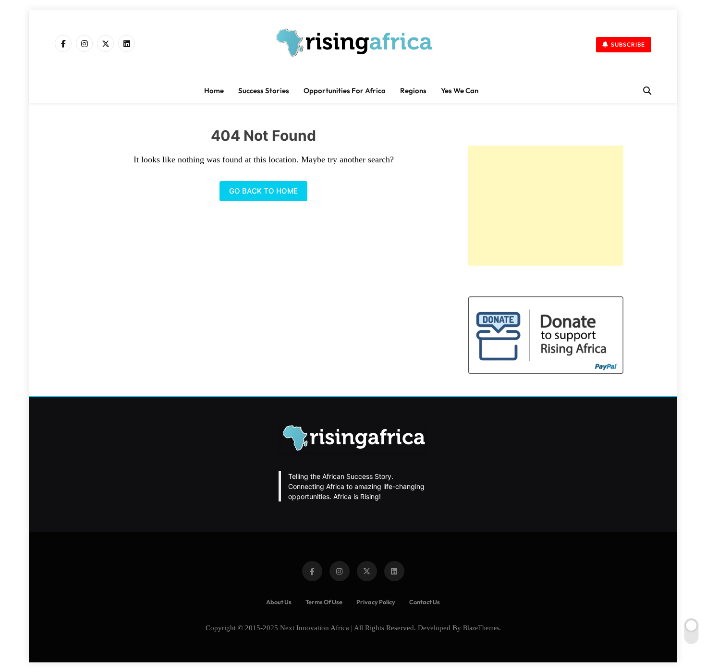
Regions (413, 90)
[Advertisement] (545, 206)
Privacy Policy (375, 602)
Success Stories (263, 90)
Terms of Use (323, 602)
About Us (279, 602)
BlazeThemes (481, 628)
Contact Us (424, 602)
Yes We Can (459, 90)
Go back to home (263, 190)
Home (214, 90)
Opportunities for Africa (345, 90)
